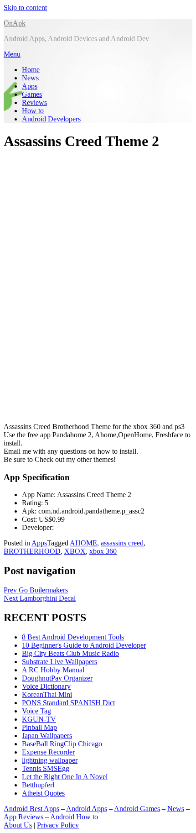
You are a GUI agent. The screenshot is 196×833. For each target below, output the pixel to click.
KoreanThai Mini (47, 694)
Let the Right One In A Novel (65, 777)
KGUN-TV (39, 719)
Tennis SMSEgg (45, 768)
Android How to (74, 817)
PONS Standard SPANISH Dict (68, 703)
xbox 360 (103, 551)
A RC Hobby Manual (53, 670)
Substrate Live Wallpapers (59, 661)
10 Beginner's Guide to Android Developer (84, 645)
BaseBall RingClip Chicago (62, 744)
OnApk (15, 23)
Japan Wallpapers (47, 735)
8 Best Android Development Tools (73, 637)
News (30, 78)
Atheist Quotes (43, 793)
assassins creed (122, 543)
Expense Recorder (48, 752)
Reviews (34, 102)
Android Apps (86, 808)
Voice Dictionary (46, 686)
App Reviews (23, 817)
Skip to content (25, 7)
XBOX (75, 551)
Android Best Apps (31, 808)
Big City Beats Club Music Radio (70, 653)
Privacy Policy (58, 825)
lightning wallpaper (49, 760)
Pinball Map (39, 727)
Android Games (137, 808)
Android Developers (51, 119)
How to (33, 111)
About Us (18, 825)
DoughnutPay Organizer (57, 678)
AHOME (83, 543)
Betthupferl (38, 785)
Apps (29, 86)
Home (31, 69)
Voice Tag (36, 711)
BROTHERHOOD (32, 551)
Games (32, 94)
